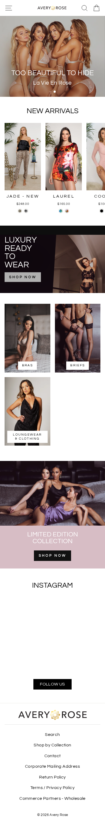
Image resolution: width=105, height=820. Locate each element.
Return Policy (52, 777)
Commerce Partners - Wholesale (52, 798)
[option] (52, 56)
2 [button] (55, 92)
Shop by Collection (52, 745)
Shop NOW (52, 555)
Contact (52, 756)
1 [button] (50, 92)
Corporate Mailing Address (52, 766)
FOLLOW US (52, 684)
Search (52, 734)
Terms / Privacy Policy (52, 787)
